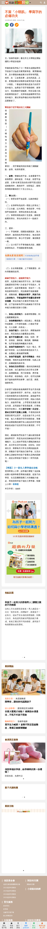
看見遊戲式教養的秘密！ (23, 577)
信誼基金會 (9, 906)
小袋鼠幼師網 (34, 914)
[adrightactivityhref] (23, 863)
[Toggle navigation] (3, 2)
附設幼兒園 (32, 906)
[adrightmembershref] (23, 754)
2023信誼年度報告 (9, 917)
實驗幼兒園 (30, 910)
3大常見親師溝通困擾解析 (23, 536)
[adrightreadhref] (23, 804)
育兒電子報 (4, 926)
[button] (30, 2)
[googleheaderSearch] (41, 2)
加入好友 (34, 926)
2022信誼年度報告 (9, 913)
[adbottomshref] (23, 517)
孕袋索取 (11, 926)
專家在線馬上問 (42, 926)
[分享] (7, 25)
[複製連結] (17, 25)
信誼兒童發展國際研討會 (11, 910)
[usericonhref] (43, 2)
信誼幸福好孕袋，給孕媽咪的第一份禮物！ (23, 770)
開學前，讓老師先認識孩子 (18, 701)
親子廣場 (18, 926)
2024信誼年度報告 (9, 920)
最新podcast (26, 926)
